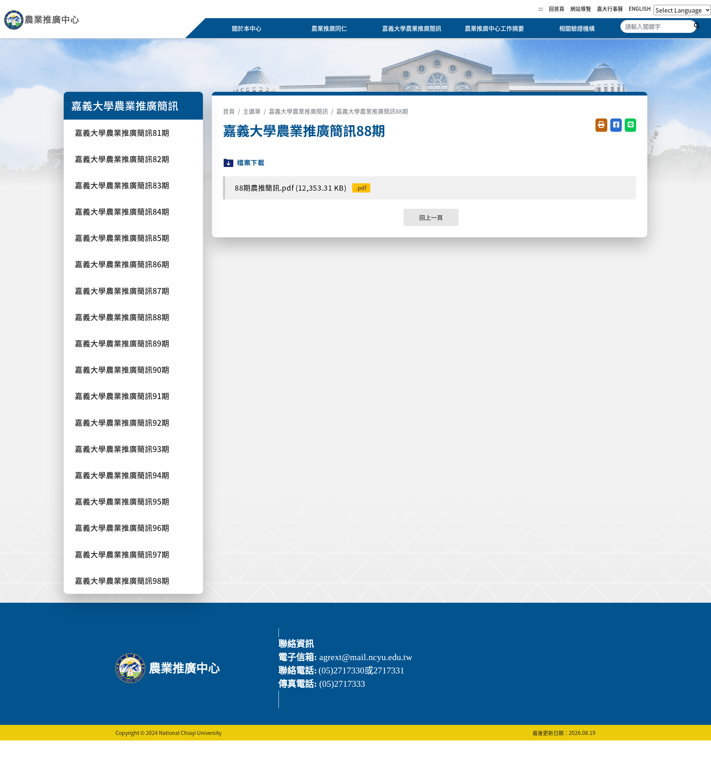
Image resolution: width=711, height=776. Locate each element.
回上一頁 (431, 217)
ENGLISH (640, 8)
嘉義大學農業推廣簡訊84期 (122, 211)
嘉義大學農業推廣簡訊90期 (122, 369)
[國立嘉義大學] (44, 21)
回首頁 (556, 8)
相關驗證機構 (577, 28)
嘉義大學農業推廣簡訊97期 (122, 554)
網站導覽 (580, 8)
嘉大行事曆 (610, 8)
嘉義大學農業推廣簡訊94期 (122, 475)
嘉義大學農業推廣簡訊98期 (122, 580)
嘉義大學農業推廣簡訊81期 (122, 132)
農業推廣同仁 (329, 28)
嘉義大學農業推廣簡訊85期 (122, 237)
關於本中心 (246, 28)
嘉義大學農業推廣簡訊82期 (122, 158)
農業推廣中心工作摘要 (494, 28)
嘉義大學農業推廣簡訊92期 (122, 422)
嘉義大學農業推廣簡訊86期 (122, 264)
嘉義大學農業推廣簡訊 (411, 28)
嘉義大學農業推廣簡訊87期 (122, 290)
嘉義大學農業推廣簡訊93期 (122, 448)
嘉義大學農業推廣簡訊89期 (122, 343)
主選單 (252, 111)
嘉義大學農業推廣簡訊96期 (122, 527)
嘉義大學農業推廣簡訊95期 (122, 501)
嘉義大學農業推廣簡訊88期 (122, 316)
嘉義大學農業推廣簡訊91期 (122, 395)
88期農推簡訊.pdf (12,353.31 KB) (301, 188)
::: (540, 8)
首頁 (229, 111)
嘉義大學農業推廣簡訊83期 (122, 185)
